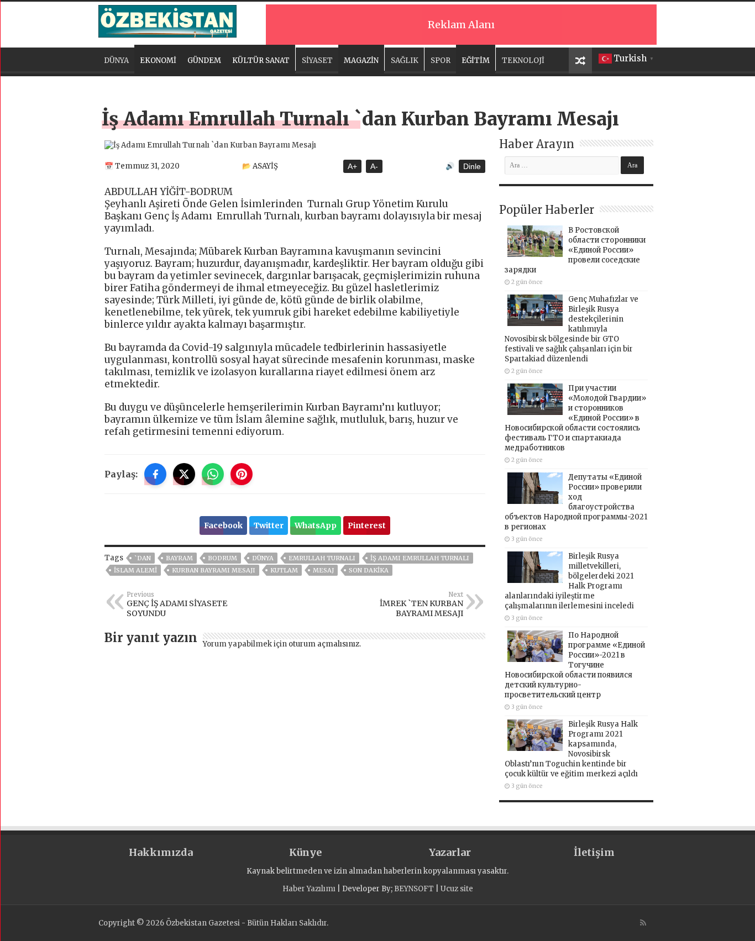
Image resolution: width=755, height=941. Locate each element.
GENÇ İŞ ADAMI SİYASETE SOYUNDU (177, 604)
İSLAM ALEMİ (135, 570)
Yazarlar (450, 852)
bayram (179, 558)
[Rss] (643, 922)
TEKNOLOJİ (523, 60)
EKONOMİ (158, 60)
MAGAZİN (361, 60)
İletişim (594, 852)
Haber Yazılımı (308, 888)
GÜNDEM (204, 60)
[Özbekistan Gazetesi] (167, 19)
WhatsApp (316, 525)
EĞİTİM (476, 60)
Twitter (269, 525)
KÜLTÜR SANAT (261, 60)
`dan (142, 558)
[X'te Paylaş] (184, 474)
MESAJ (323, 570)
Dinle (472, 166)
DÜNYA (116, 60)
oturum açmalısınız (324, 644)
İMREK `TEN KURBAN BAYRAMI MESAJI (421, 604)
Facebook (223, 525)
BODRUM (222, 558)
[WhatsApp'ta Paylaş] (213, 474)
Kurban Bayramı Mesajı (213, 570)
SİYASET (317, 60)
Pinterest (367, 525)
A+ (352, 166)
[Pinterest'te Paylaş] (241, 474)
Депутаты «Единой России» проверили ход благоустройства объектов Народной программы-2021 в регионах (576, 502)
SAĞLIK (404, 60)
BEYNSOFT (414, 888)
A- (374, 166)
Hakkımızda (161, 852)
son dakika (369, 570)
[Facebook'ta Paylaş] (155, 474)
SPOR (440, 60)
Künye (305, 852)
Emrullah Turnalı (322, 558)
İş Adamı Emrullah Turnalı (419, 558)
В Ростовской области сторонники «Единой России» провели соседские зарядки (575, 250)
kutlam (284, 570)
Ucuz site (457, 888)
